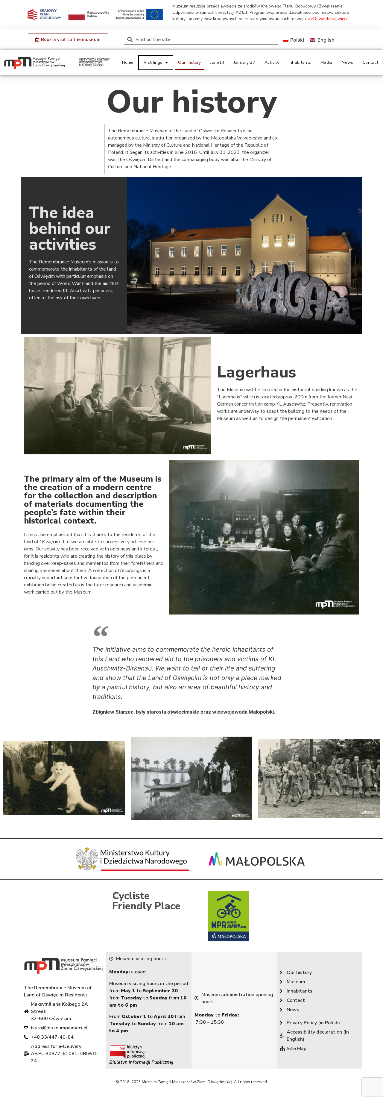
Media (326, 62)
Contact (370, 62)
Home (127, 62)
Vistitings (153, 62)
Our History (189, 62)
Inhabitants (300, 62)
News (347, 62)
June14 (217, 62)
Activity (272, 62)
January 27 (244, 62)
